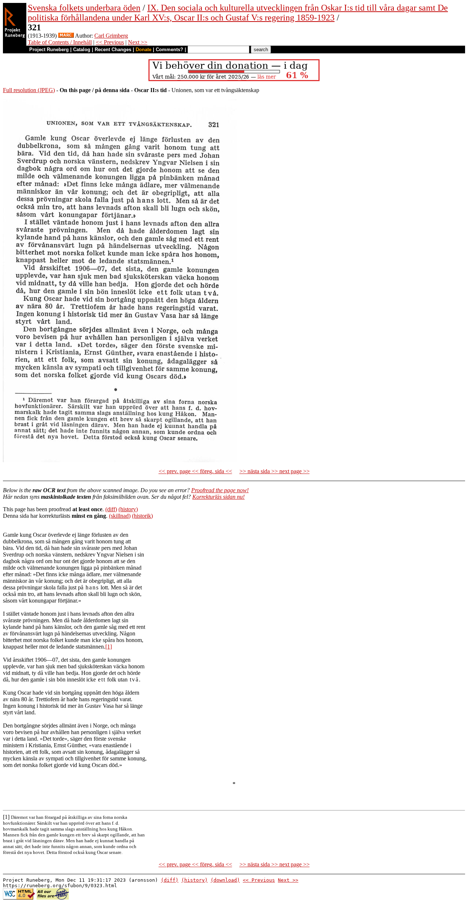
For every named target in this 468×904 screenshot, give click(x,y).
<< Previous (110, 42)
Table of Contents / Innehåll (60, 42)
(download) (225, 880)
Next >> (137, 42)
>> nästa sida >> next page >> (274, 471)
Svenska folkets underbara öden (84, 7)
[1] (108, 646)
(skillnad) (120, 516)
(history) (128, 509)
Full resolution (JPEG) (29, 90)
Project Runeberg (49, 49)
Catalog (81, 49)
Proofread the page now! (220, 490)
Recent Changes (113, 49)
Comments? (169, 49)
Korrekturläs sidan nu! (218, 497)
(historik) (142, 516)
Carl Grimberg (111, 36)
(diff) (111, 509)
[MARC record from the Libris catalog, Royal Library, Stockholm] (66, 36)
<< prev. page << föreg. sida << (195, 471)
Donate (143, 49)
